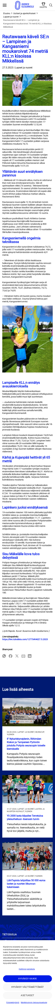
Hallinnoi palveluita (27, 969)
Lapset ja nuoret (11, 17)
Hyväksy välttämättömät (27, 987)
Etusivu (6, 13)
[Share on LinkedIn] (29, 656)
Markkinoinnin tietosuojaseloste (34, 1002)
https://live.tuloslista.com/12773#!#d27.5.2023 (25, 639)
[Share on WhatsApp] (4, 656)
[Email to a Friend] (23, 656)
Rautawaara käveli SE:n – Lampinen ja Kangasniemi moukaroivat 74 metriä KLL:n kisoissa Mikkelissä (27, 23)
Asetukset (27, 995)
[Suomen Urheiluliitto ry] (24, 5)
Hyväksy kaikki (27, 978)
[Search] (51, 5)
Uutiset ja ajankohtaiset (24, 13)
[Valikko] (4, 5)
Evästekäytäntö (12, 1002)
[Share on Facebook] (10, 656)
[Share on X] (17, 656)
